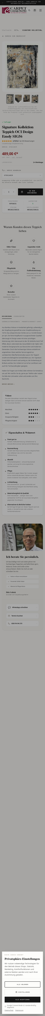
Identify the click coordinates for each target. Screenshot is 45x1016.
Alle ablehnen (22, 984)
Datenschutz (9, 1010)
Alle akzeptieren (23, 999)
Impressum (19, 1010)
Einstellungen (24, 992)
